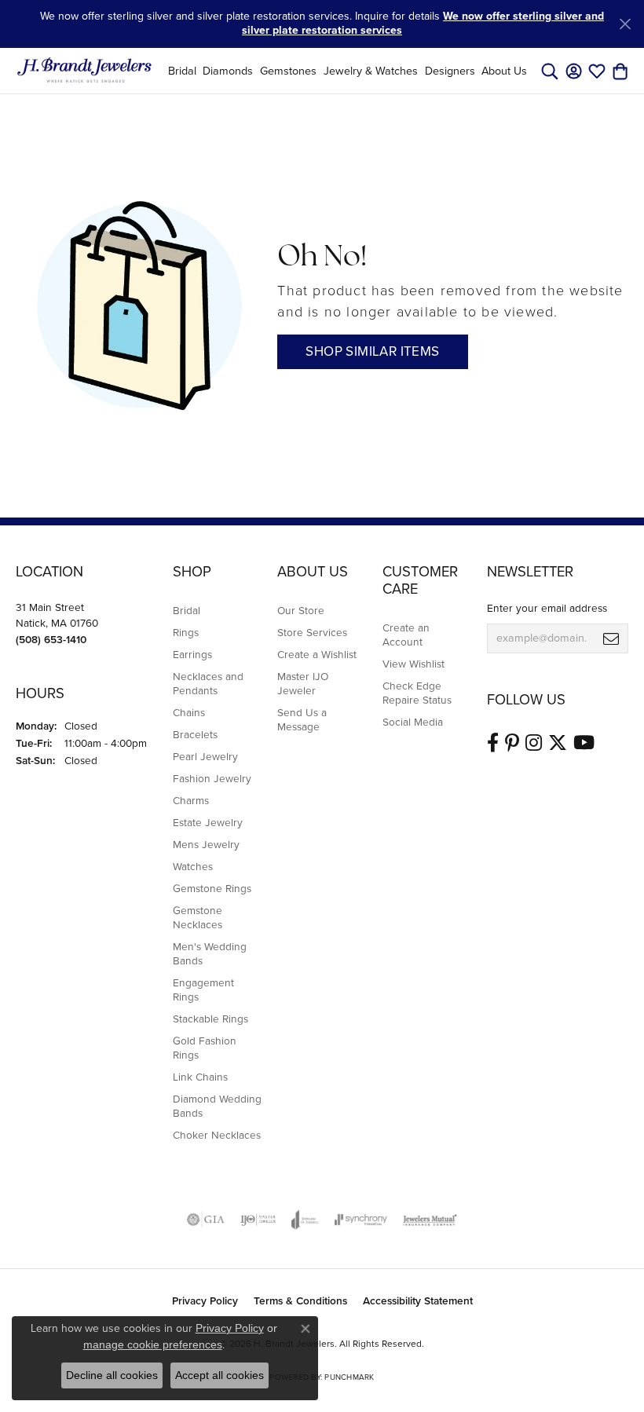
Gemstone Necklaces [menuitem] (197, 917)
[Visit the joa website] (305, 1219)
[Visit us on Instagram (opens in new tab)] (533, 743)
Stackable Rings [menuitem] (210, 1018)
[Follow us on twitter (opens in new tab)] (557, 743)
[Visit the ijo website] (258, 1219)
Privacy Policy (205, 1300)
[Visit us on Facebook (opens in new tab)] (493, 743)
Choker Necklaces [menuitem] (217, 1135)
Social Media (412, 722)
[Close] (625, 24)
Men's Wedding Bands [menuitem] (210, 953)
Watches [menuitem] (193, 866)
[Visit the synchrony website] (360, 1219)
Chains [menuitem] (189, 712)
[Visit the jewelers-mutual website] (430, 1219)
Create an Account (406, 634)
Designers (450, 70)
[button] (550, 70)
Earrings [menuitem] (192, 654)
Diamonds (228, 70)
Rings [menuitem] (186, 632)
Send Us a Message (302, 719)
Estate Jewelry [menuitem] (208, 822)
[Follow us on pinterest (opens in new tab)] (512, 743)
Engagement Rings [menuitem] (203, 989)
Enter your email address (547, 608)
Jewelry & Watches (371, 70)
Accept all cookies (219, 1375)
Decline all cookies (112, 1375)
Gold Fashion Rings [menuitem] (204, 1048)
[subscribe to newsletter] (611, 638)
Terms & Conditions (300, 1300)
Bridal (182, 70)
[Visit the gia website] (206, 1219)
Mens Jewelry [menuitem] (206, 844)
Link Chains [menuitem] (200, 1077)
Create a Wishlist (317, 654)
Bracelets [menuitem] (195, 734)
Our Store (300, 610)
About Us (504, 70)
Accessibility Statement (418, 1300)
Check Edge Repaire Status (417, 693)
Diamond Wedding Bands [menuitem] (217, 1106)
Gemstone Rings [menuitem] (212, 888)
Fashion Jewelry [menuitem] (212, 778)
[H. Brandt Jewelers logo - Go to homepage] (84, 70)
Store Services (312, 632)
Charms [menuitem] (191, 800)
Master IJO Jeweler (302, 683)
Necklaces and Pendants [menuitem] (208, 683)
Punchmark (349, 1377)
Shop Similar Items (372, 351)
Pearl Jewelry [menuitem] (205, 756)
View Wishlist (413, 663)
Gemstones (288, 70)
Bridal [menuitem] (186, 610)
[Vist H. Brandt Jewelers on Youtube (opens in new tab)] (584, 743)
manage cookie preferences (152, 1344)
